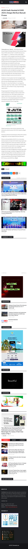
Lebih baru (4, 272)
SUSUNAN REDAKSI (13, 319)
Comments (22, 440)
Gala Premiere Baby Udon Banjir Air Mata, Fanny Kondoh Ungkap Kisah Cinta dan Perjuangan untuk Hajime (16, 451)
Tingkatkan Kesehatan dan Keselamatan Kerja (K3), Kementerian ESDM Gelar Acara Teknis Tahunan (17, 314)
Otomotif (7, 7)
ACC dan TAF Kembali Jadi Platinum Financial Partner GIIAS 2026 (13, 230)
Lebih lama (23, 272)
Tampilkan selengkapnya (22, 177)
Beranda (3, 7)
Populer (6, 440)
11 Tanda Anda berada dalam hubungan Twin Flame (17, 457)
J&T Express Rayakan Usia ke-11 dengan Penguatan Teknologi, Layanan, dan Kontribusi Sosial (17, 464)
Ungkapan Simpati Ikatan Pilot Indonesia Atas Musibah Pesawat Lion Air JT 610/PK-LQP (17, 307)
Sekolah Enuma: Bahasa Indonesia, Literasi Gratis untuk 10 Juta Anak (16, 444)
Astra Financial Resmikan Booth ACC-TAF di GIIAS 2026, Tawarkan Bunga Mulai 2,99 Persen (14, 194)
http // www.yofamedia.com (11, 507)
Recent (14, 440)
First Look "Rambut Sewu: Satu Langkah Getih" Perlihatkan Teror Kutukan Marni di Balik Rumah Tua (17, 472)
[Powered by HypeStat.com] (7, 540)
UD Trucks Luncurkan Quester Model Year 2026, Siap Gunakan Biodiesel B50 (13, 212)
